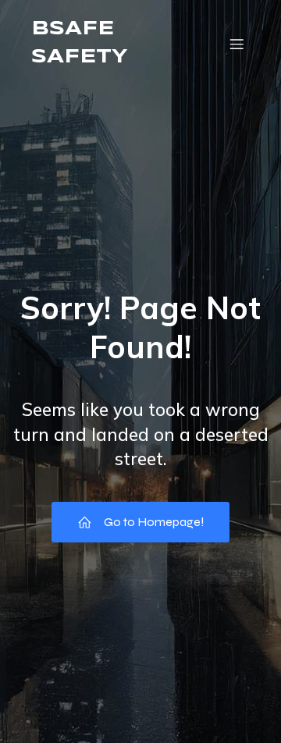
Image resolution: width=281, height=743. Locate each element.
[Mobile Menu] (236, 43)
